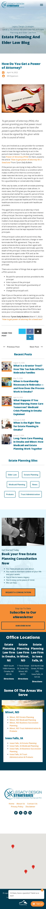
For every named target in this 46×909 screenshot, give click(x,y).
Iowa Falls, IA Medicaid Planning (24, 746)
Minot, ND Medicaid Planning (23, 720)
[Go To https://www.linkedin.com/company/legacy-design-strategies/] (25, 813)
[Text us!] (37, 904)
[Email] (38, 331)
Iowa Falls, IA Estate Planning (23, 743)
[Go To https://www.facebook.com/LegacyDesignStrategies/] (16, 813)
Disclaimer (30, 806)
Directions (9, 678)
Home (11, 803)
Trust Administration (30, 494)
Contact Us (32, 803)
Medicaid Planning (17, 484)
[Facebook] (30, 331)
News (34, 484)
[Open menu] (41, 5)
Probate (10, 494)
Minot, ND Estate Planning (22, 717)
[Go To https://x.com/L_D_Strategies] (20, 813)
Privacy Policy (17, 806)
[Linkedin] (30, 337)
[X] (22, 331)
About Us (21, 803)
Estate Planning (31, 474)
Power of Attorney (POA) (17, 157)
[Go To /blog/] (30, 813)
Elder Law (12, 474)
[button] (18, 592)
